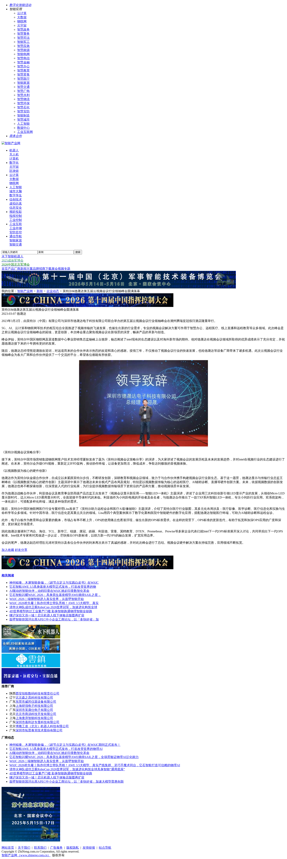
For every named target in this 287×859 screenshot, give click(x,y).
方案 (30, 268)
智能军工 (23, 41)
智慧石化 (23, 107)
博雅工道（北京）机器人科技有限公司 (42, 726)
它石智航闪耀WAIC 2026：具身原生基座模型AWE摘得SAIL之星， (55, 595)
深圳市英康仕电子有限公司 (34, 709)
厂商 (17, 268)
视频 (61, 268)
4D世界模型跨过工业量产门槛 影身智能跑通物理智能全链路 (50, 611)
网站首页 (8, 847)
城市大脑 (15, 191)
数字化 (14, 162)
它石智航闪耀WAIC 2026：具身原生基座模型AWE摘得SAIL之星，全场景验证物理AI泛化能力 (74, 757)
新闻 (23, 268)
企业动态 (52, 291)
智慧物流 (23, 99)
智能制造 (23, 115)
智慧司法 (23, 37)
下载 (48, 268)
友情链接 (89, 847)
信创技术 (15, 199)
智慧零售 (23, 74)
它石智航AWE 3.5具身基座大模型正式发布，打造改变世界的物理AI (55, 748)
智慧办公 (23, 66)
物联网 (22, 21)
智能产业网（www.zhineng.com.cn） (26, 855)
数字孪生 (15, 195)
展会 (55, 268)
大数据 (22, 17)
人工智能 (23, 123)
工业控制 (15, 220)
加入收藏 (8, 549)
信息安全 (15, 207)
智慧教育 (23, 70)
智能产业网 (25, 291)
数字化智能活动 (20, 5)
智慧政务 (23, 29)
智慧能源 (23, 50)
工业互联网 (25, 131)
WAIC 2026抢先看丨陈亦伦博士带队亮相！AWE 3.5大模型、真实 (54, 603)
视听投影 (15, 211)
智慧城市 (23, 119)
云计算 (22, 13)
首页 (5, 268)
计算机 (14, 158)
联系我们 (40, 847)
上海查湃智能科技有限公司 (34, 718)
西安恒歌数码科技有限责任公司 (37, 693)
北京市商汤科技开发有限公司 (36, 714)
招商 (42, 268)
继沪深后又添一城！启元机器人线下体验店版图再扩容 (46, 615)
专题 (67, 268)
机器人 (14, 150)
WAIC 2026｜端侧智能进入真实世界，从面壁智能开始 (46, 599)
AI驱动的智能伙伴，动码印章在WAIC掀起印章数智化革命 (49, 590)
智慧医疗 (23, 78)
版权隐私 (72, 847)
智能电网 (23, 54)
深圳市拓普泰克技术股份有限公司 (39, 730)
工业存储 (15, 228)
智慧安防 (23, 111)
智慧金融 (23, 62)
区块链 (14, 170)
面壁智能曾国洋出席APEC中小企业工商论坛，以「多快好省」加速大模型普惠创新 (66, 781)
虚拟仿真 (15, 203)
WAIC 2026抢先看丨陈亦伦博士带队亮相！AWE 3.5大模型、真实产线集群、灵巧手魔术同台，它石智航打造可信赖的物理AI (94, 765)
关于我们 (24, 847)
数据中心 (23, 127)
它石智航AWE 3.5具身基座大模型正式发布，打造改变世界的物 (52, 586)
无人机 (14, 154)
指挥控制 (15, 215)
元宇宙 (22, 25)
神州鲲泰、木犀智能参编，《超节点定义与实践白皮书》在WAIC (54, 582)
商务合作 (15, 136)
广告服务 (56, 847)
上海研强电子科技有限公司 (34, 705)
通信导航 (15, 236)
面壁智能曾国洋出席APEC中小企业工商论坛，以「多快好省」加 (54, 619)
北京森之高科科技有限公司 (34, 697)
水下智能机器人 (12, 256)
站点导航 (105, 847)
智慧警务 (23, 33)
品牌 (36, 268)
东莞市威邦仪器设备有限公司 (36, 701)
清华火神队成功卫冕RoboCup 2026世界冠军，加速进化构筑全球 (53, 607)
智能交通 (15, 244)
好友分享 (21, 549)
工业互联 (15, 224)
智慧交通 (23, 86)
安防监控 (15, 232)
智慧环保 (23, 103)
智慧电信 (23, 58)
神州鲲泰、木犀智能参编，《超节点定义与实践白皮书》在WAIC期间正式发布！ (64, 744)
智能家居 (23, 82)
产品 (11, 268)
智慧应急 (23, 46)
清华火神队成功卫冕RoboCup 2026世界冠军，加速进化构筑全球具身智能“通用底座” (67, 769)
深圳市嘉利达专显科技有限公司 (37, 722)
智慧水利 (23, 95)
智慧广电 (23, 91)
